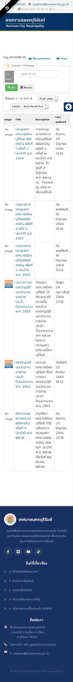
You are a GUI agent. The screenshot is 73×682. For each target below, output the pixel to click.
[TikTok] (38, 552)
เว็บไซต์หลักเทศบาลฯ (25, 572)
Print (64, 59)
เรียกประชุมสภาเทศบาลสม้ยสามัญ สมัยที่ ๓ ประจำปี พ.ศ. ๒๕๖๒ (24, 425)
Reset (28, 88)
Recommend (41, 59)
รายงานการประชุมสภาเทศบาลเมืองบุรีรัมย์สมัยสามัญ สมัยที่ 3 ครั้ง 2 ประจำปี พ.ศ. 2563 (24, 221)
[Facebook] (8, 552)
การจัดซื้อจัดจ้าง (22, 590)
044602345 (17, 4)
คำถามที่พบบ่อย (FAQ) (26, 599)
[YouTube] (28, 552)
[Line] (18, 552)
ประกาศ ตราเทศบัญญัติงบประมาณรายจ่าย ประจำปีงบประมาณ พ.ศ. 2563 (24, 297)
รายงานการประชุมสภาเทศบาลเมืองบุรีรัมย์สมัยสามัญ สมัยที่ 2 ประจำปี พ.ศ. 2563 (24, 260)
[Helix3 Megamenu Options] (69, 23)
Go (13, 88)
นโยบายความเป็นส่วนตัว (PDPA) (32, 609)
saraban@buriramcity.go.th (51, 4)
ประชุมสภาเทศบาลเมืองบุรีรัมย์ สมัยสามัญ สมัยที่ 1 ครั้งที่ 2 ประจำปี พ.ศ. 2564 (24, 144)
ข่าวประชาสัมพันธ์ (22, 581)
